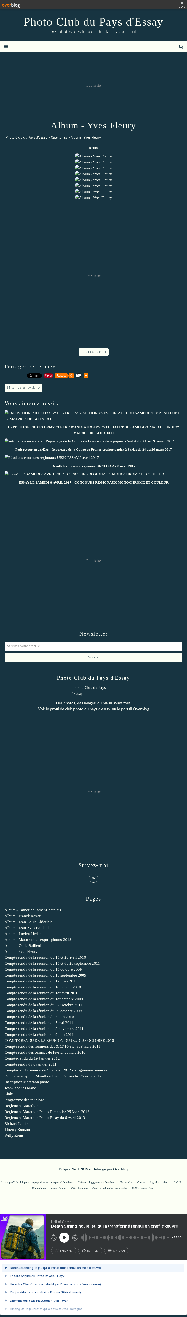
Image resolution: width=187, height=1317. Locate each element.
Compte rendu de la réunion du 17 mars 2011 (41, 981)
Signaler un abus (159, 1182)
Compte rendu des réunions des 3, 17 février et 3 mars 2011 (52, 1046)
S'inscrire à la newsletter (23, 387)
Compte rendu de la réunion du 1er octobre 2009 (44, 999)
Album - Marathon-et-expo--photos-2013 (38, 939)
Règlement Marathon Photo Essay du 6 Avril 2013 (45, 1117)
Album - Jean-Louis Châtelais (28, 922)
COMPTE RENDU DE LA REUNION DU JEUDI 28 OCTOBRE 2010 (59, 1040)
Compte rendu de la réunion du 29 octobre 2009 (43, 1011)
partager (93, 1250)
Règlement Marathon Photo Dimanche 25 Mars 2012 (47, 1112)
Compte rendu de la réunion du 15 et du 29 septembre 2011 (52, 963)
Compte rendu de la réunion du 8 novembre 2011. (44, 1028)
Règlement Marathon (22, 1106)
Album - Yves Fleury (21, 951)
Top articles (126, 1182)
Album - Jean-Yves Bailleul (27, 928)
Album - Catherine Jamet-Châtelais (33, 910)
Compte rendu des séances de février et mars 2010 (45, 1052)
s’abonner (66, 1250)
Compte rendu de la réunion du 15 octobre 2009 (43, 969)
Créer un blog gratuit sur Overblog (96, 1182)
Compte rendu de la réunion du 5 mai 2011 (39, 1023)
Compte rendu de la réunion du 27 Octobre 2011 (43, 1005)
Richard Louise (17, 1123)
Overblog (120, 1169)
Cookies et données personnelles (109, 1188)
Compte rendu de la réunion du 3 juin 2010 (39, 1017)
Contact (141, 1182)
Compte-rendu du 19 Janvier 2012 (32, 1058)
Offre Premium (79, 1188)
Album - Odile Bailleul (23, 945)
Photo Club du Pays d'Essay (93, 21)
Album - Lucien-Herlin (23, 934)
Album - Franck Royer (23, 916)
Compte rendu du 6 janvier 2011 (31, 1064)
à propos (119, 1250)
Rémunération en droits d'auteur (49, 1188)
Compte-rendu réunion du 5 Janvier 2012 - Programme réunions (56, 1070)
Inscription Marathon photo (27, 1082)
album (93, 148)
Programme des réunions (24, 1100)
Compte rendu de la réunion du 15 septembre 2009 (45, 975)
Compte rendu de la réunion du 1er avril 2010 (41, 993)
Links (9, 1094)
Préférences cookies (143, 1188)
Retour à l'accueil (93, 352)
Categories (59, 137)
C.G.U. (178, 1182)
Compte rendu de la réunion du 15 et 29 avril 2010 (45, 957)
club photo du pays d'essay (87, 709)
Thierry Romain (17, 1129)
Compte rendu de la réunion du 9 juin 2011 (39, 1034)
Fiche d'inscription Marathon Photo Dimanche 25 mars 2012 (53, 1076)
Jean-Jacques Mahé (20, 1088)
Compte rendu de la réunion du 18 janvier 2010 (43, 987)
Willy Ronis (14, 1135)
